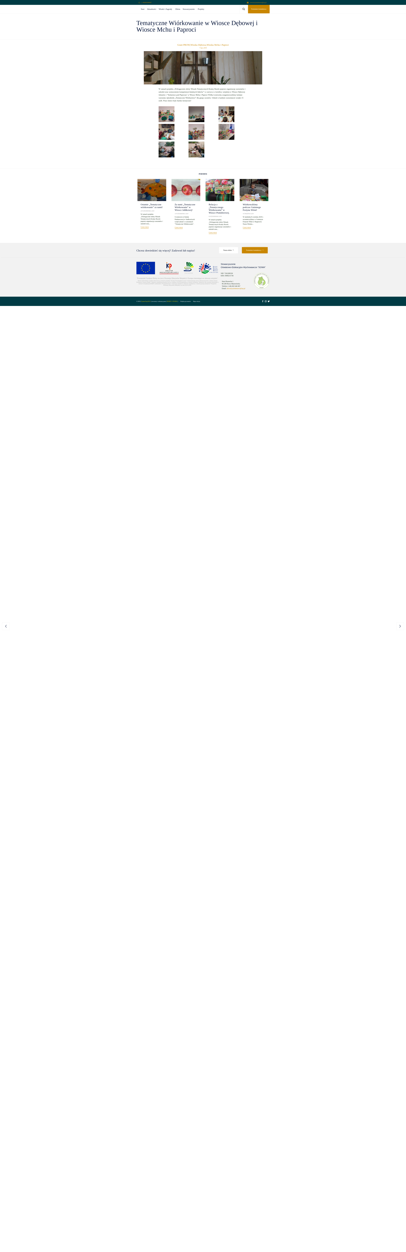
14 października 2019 (181, 213)
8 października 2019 (215, 216)
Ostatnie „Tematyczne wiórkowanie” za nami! (152, 206)
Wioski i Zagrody (165, 9)
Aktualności (151, 9)
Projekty (201, 9)
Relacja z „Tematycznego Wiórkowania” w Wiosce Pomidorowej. (219, 208)
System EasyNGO (146, 301)
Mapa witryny (196, 301)
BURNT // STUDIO (172, 301)
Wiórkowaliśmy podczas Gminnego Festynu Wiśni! (252, 207)
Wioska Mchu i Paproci (218, 45)
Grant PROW (183, 45)
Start (142, 9)
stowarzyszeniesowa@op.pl (236, 288)
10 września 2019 (248, 213)
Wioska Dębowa (198, 45)
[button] (259, 9)
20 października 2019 (147, 211)
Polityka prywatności (185, 301)
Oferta (177, 9)
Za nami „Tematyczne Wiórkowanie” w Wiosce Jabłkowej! (185, 207)
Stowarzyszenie (189, 9)
